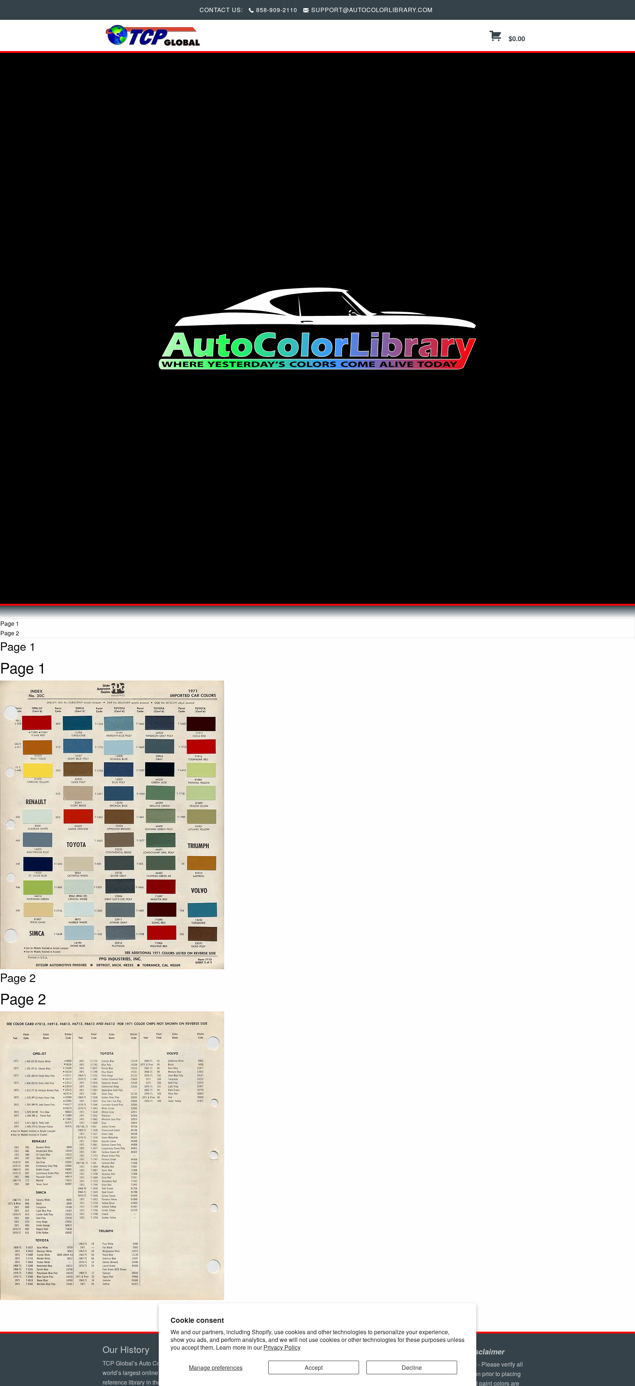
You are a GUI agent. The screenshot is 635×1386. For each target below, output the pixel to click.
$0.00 (516, 38)
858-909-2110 (276, 10)
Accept (314, 1367)
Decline (412, 1367)
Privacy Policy (282, 1347)
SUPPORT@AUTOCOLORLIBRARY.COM (372, 10)
